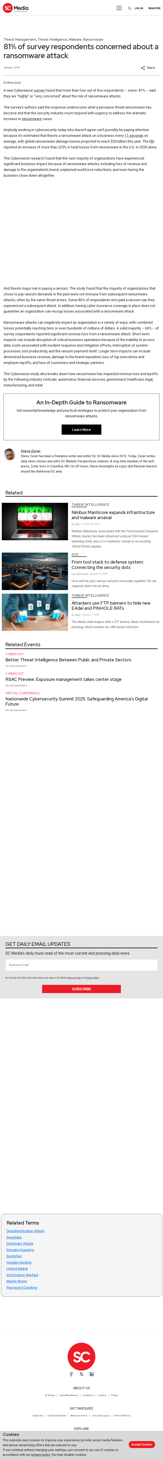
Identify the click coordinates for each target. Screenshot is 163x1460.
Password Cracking (22, 1287)
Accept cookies (141, 1444)
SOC (75, 554)
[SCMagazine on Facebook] (71, 1374)
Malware (75, 39)
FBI (151, 141)
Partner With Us (122, 1415)
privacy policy (40, 1455)
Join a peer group (101, 1415)
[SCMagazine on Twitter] (81, 1374)
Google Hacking (19, 1262)
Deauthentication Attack (25, 1231)
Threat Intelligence (52, 39)
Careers (102, 1395)
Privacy (114, 1395)
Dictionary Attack (20, 1243)
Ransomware (93, 39)
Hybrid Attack (17, 1269)
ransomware (32, 119)
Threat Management (20, 39)
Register (154, 8)
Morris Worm (17, 1281)
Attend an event (79, 1415)
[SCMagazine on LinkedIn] (91, 1374)
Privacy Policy (92, 978)
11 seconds (134, 135)
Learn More (81, 430)
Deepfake (14, 1237)
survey (39, 90)
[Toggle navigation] (119, 8)
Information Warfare (22, 1275)
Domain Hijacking (20, 1250)
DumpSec (14, 1256)
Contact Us (88, 1395)
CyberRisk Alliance (68, 1395)
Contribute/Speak (57, 1415)
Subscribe (81, 989)
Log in (139, 8)
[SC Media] (15, 8)
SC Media (50, 1395)
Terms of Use (74, 978)
